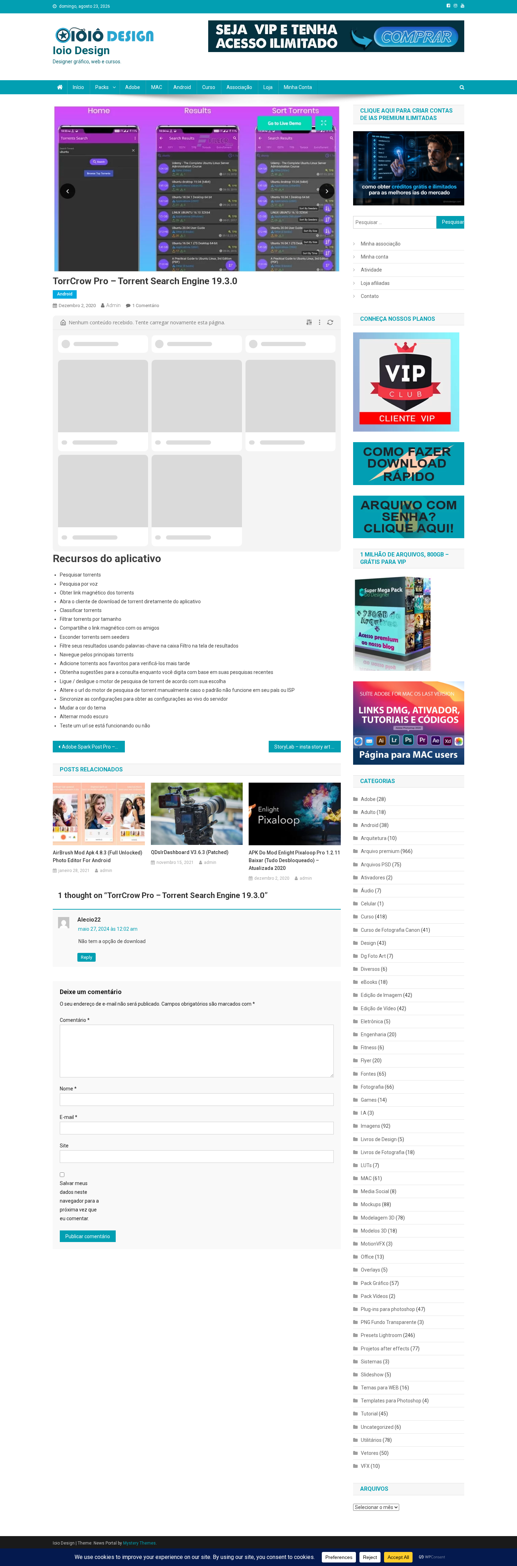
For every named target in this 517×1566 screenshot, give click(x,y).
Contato (370, 296)
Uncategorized (377, 1427)
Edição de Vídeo (378, 1008)
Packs (102, 87)
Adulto (368, 812)
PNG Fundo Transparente (388, 1322)
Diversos (370, 969)
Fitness (369, 1047)
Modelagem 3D (378, 1218)
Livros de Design (379, 1139)
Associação (239, 87)
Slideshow (372, 1374)
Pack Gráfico (375, 1283)
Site (64, 1145)
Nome (68, 1088)
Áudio (367, 890)
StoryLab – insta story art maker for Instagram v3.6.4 (307, 747)
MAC (156, 87)
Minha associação (381, 244)
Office (367, 1257)
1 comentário (145, 305)
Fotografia (372, 1087)
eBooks (369, 982)
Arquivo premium (380, 851)
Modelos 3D (374, 1231)
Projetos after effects (385, 1348)
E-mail (68, 1117)
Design (368, 943)
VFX (365, 1466)
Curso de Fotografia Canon (390, 930)
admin (113, 305)
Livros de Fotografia (382, 1152)
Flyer (366, 1060)
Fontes (368, 1074)
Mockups (371, 1204)
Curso (208, 87)
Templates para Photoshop (391, 1400)
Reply (86, 957)
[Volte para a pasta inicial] (63, 322)
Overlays (370, 1270)
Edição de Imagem (381, 995)
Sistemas (371, 1361)
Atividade (371, 270)
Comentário (75, 1020)
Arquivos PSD (376, 864)
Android (182, 87)
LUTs (366, 1165)
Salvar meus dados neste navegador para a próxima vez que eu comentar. (79, 1201)
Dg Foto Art (373, 956)
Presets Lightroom (381, 1335)
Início (78, 87)
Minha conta (298, 87)
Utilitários (371, 1440)
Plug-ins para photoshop (388, 1309)
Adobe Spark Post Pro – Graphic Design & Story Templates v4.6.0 (93, 747)
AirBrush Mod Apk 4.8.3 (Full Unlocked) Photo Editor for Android (97, 856)
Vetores (369, 1453)
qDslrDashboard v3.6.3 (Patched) (190, 852)
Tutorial (369, 1414)
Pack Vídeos (374, 1296)
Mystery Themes (139, 1543)
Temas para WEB (380, 1387)
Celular (368, 903)
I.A (363, 1113)
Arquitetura (374, 838)
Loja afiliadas (375, 283)
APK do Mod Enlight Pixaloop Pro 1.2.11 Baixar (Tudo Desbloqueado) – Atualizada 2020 (294, 860)
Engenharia (373, 1034)
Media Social (375, 1191)
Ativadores (373, 877)
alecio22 (89, 919)
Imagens (370, 1126)
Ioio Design (81, 50)
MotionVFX (373, 1244)
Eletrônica (372, 1021)
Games (369, 1100)
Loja (268, 87)
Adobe (132, 87)
